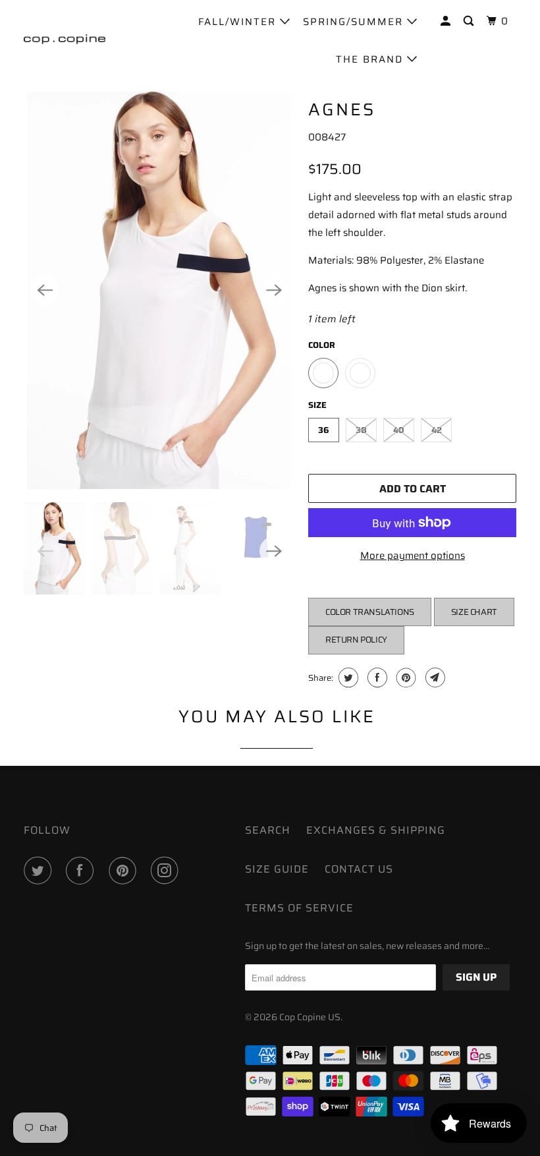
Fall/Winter (239, 22)
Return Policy (356, 640)
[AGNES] (159, 290)
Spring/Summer (355, 22)
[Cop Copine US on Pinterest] (125, 870)
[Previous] (44, 290)
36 (323, 430)
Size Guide (277, 869)
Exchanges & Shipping (375, 830)
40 (398, 430)
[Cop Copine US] (64, 39)
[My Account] (447, 21)
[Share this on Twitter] (346, 677)
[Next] (273, 290)
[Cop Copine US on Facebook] (82, 870)
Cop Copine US (309, 1017)
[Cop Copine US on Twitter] (40, 870)
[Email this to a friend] (433, 677)
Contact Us (359, 869)
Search (267, 830)
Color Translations (369, 612)
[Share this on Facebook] (375, 677)
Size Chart (474, 612)
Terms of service (299, 908)
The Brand (371, 59)
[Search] (470, 21)
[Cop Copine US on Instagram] (167, 870)
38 (361, 430)
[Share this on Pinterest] (404, 677)
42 (436, 430)
